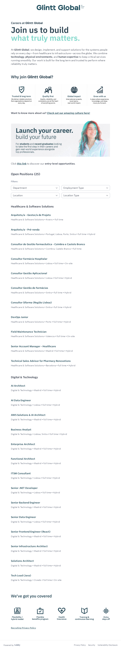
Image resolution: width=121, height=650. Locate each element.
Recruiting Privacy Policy (23, 628)
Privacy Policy (80, 645)
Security (91, 645)
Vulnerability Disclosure (107, 645)
